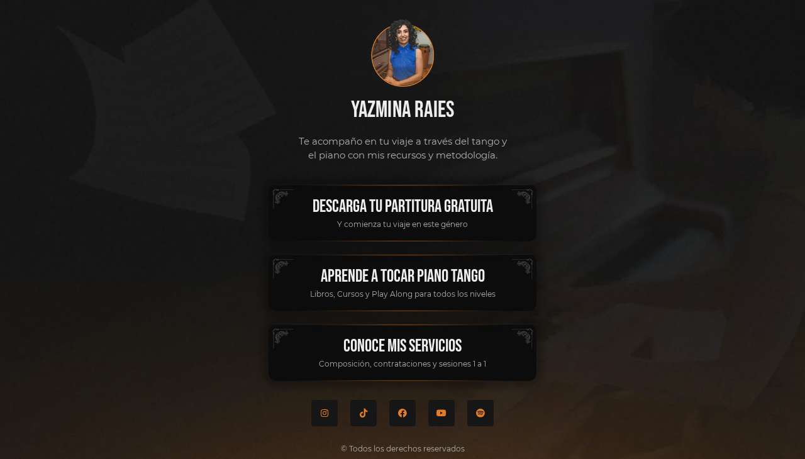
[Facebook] (402, 413)
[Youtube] (441, 413)
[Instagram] (324, 413)
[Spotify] (480, 413)
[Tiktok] (363, 413)
